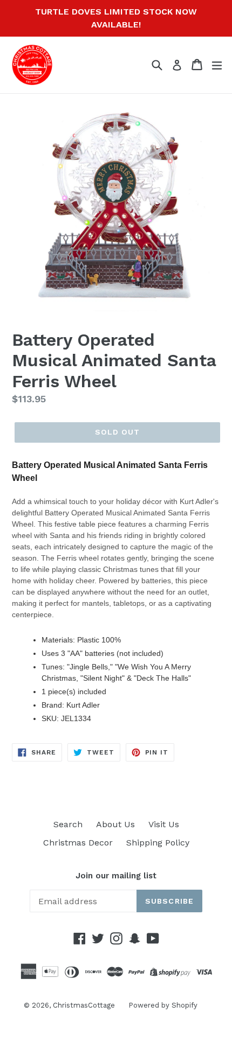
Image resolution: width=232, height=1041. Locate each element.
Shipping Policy (157, 842)
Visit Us (163, 824)
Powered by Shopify (162, 1005)
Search (68, 824)
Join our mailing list (116, 876)
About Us (115, 824)
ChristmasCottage (84, 1005)
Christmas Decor (78, 842)
